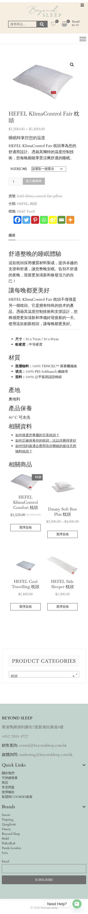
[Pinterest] (35, 220)
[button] (72, 65)
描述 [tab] (12, 235)
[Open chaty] (76, 903)
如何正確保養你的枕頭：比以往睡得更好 (45, 440)
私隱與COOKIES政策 (17, 797)
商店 (5, 782)
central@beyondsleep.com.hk (43, 745)
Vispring (7, 819)
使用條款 (8, 792)
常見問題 (8, 787)
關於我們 (8, 773)
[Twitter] (26, 220)
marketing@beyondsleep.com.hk (46, 754)
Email (5, 861)
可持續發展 (10, 778)
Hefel (5, 838)
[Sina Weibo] (53, 220)
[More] (70, 220)
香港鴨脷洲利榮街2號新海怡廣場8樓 (32, 727)
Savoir (6, 815)
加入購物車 (34, 181)
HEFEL (22, 203)
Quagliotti (9, 824)
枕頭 (33, 203)
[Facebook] (17, 220)
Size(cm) (18, 168)
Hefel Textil (26, 211)
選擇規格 (25, 527)
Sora (5, 853)
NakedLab (9, 843)
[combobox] (44, 674)
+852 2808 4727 (15, 736)
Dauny (6, 829)
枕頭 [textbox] (42, 676)
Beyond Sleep (11, 834)
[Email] (61, 220)
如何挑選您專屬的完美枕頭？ (37, 435)
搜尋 (42, 24)
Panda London (11, 848)
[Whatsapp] (44, 220)
